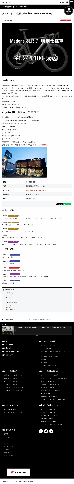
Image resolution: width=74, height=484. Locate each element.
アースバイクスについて (48, 345)
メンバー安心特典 (46, 348)
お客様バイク (10, 293)
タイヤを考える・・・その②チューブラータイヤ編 (17, 225)
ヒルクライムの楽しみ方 (48, 381)
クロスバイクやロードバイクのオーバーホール (54, 378)
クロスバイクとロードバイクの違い (14, 387)
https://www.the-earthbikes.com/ (35, 190)
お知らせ (8, 307)
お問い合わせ (8, 348)
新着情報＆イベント (11, 319)
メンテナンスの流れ (10, 409)
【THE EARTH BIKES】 (40, 145)
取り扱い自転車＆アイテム (49, 405)
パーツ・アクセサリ (11, 302)
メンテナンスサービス (11, 405)
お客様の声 (44, 362)
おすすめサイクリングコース (49, 396)
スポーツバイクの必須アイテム (13, 375)
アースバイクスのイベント (48, 365)
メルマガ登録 (8, 344)
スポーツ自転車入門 (10, 371)
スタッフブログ (10, 310)
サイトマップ (8, 355)
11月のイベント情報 (8, 283)
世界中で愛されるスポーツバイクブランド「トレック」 (55, 352)
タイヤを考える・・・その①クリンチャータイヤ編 (17, 231)
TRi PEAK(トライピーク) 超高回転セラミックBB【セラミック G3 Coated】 (25, 276)
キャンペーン (10, 297)
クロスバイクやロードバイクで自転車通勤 (53, 400)
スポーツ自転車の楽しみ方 (49, 371)
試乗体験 (43, 359)
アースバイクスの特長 (48, 341)
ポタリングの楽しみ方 (47, 393)
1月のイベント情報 (7, 257)
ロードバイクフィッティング (49, 375)
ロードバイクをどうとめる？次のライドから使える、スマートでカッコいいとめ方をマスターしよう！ (33, 218)
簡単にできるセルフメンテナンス (50, 390)
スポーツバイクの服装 (10, 378)
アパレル (8, 305)
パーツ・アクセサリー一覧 (48, 421)
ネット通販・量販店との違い (49, 356)
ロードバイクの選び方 (10, 381)
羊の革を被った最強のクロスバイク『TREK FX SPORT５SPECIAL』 (23, 237)
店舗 (63, 2)
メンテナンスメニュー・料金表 (13, 412)
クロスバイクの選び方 (10, 384)
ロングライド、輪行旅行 (48, 387)
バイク (8, 300)
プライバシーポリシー (11, 351)
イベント (8, 295)
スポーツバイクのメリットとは (13, 390)
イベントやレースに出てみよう (50, 384)
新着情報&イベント (10, 289)
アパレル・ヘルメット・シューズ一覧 (52, 424)
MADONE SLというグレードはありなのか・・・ (16, 270)
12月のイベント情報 (8, 263)
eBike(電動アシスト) (47, 418)
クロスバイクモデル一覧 (48, 412)
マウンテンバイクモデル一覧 (49, 415)
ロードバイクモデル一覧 (48, 409)
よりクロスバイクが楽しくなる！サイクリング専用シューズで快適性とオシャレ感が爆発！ (29, 244)
